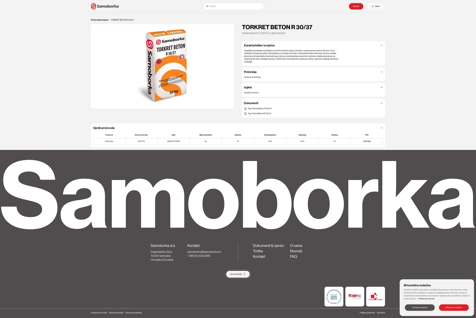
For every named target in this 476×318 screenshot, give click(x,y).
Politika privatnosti (367, 313)
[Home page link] (105, 6)
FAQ (293, 256)
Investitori (381, 313)
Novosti (296, 251)
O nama (296, 246)
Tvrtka (258, 251)
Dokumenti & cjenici (268, 246)
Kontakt (259, 256)
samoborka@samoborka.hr (204, 251)
